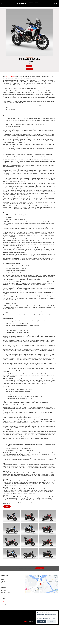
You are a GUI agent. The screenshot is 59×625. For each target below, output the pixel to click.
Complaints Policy (3, 604)
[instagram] (3, 601)
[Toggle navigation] (1, 3)
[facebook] (2, 601)
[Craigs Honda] (27, 3)
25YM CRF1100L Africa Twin (10, 77)
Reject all (51, 621)
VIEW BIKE (7, 506)
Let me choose (52, 618)
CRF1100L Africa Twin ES (44, 112)
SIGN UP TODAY (40, 568)
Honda (29, 66)
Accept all (42, 621)
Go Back (30, 69)
